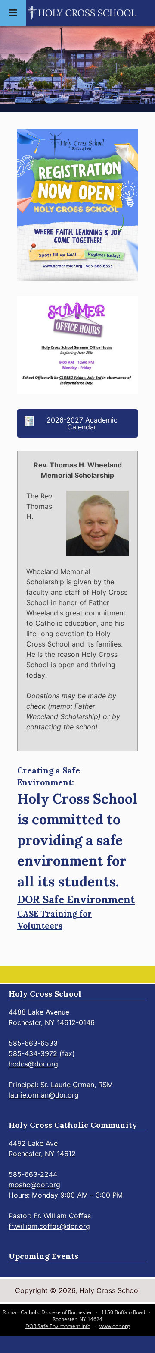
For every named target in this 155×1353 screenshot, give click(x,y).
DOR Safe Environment (76, 899)
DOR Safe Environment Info (57, 1326)
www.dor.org (114, 1326)
